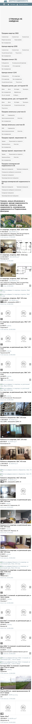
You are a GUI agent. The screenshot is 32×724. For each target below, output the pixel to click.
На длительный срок (7, 53)
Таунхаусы (25, 89)
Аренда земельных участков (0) (13, 125)
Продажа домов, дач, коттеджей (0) (15, 86)
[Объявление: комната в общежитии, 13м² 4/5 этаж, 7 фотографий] (15, 460)
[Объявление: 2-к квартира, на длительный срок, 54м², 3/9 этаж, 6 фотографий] (8, 345)
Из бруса (15, 95)
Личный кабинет (23, 4)
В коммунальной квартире (19, 63)
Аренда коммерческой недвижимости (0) (16, 182)
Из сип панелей (6, 95)
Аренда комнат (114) (9, 72)
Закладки (12, 4)
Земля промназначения (8, 118)
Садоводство (11, 115)
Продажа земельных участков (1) (14, 112)
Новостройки (18, 39)
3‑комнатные (25, 36)
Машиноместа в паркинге (15, 141)
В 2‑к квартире (5, 66)
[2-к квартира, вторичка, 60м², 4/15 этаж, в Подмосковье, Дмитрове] (8, 253)
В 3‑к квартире (16, 66)
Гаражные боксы (6, 144)
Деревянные (17, 92)
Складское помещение (8, 175)
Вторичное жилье (6, 39)
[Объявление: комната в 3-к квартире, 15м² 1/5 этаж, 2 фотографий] (15, 438)
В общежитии (5, 63)
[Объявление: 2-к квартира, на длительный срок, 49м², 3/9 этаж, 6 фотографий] (8, 320)
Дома (3, 89)
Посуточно (18, 53)
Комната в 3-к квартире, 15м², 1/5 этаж (13, 439)
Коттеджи (16, 89)
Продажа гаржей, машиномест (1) (14, 138)
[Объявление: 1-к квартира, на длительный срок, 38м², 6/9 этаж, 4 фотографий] (8, 371)
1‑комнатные (5, 36)
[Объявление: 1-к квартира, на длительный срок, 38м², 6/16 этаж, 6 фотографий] (16, 386)
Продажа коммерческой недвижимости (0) (11, 164)
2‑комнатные (15, 36)
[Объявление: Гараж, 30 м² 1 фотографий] (15, 714)
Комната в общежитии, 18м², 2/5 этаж (13, 417)
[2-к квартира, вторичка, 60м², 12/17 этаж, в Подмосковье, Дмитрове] (8, 228)
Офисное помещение (7, 169)
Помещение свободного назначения (11, 172)
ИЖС (3, 115)
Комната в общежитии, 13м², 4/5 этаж (13, 461)
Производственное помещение (10, 178)
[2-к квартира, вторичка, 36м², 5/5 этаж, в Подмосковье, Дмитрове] (16, 292)
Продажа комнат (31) (9, 59)
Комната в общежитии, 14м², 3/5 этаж (13, 478)
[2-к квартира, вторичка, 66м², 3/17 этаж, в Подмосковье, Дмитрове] (8, 277)
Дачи (9, 89)
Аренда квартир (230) (9, 46)
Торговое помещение (22, 169)
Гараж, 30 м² (4, 716)
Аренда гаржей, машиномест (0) (13, 151)
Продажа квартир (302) (10, 33)
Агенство (19, 118)
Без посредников (6, 42)
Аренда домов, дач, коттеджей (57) (14, 99)
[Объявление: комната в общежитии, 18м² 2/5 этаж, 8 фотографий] (15, 416)
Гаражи (3, 141)
